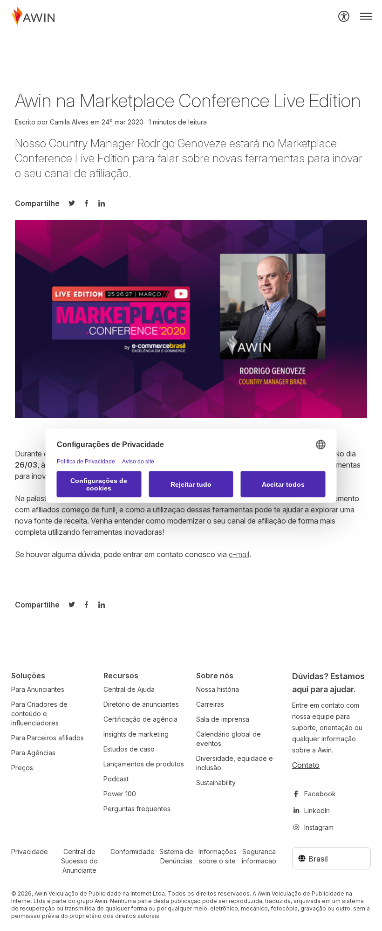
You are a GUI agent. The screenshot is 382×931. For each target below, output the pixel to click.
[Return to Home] (33, 16)
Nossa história (217, 689)
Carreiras (210, 704)
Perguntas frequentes (137, 809)
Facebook (320, 794)
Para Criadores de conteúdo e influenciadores (39, 713)
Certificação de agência (140, 719)
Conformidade (132, 851)
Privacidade (29, 851)
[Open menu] (366, 16)
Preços (22, 768)
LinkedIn (317, 810)
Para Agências (33, 753)
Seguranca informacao (259, 856)
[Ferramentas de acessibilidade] (344, 16)
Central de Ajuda (129, 689)
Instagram (319, 827)
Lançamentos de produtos (143, 764)
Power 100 (119, 794)
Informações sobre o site (217, 856)
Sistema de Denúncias (176, 856)
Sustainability (216, 782)
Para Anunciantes (37, 689)
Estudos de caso (129, 749)
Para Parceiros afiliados (47, 738)
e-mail (239, 554)
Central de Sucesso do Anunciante (79, 861)
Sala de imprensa (222, 719)
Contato (306, 765)
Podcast (116, 779)
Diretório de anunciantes (141, 704)
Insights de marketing (136, 734)
